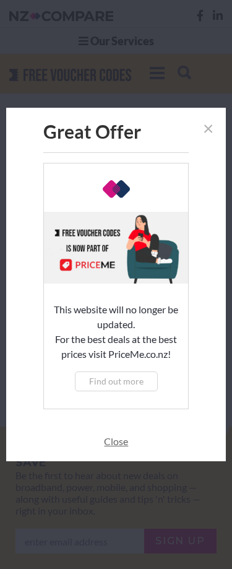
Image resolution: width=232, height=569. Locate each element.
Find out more (116, 381)
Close (116, 441)
